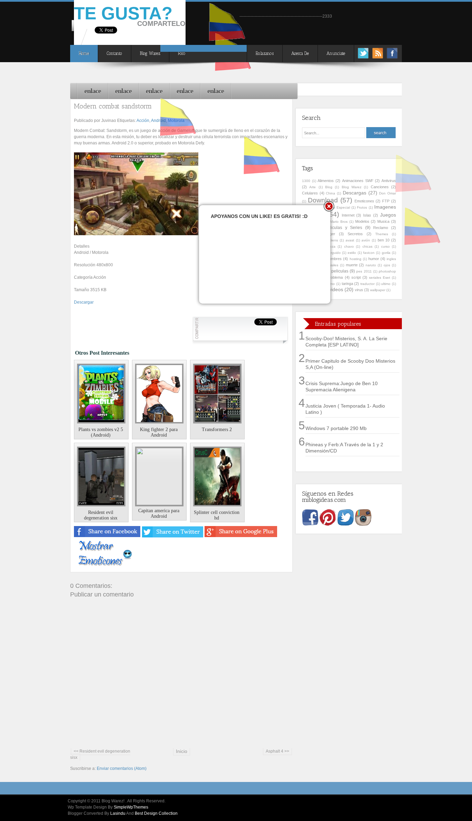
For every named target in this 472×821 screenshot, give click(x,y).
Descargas (354, 192)
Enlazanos (265, 53)
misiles (333, 265)
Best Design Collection (156, 813)
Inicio (181, 751)
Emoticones (364, 201)
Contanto (114, 53)
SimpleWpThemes (131, 807)
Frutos (362, 207)
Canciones (380, 187)
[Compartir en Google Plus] (241, 536)
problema (335, 277)
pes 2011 (363, 271)
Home (84, 53)
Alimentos (326, 181)
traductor (367, 284)
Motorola (176, 120)
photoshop (387, 271)
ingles (391, 259)
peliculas (339, 271)
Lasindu (117, 813)
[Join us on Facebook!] (392, 57)
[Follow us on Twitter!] (363, 57)
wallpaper (377, 290)
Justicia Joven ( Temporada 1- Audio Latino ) (345, 409)
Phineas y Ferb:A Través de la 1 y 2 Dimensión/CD (344, 448)
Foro (182, 53)
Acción (142, 120)
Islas (367, 215)
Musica (383, 221)
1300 (306, 181)
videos (336, 289)
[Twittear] (173, 536)
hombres (334, 259)
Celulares (310, 193)
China (330, 193)
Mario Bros (339, 221)
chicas (367, 246)
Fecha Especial (337, 207)
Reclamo (380, 228)
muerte (352, 265)
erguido (335, 253)
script (356, 277)
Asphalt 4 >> (277, 751)
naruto (371, 265)
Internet (348, 215)
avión (365, 240)
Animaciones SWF (358, 181)
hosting (355, 259)
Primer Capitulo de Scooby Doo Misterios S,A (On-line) (350, 364)
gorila (386, 253)
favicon (369, 253)
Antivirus (388, 181)
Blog (328, 187)
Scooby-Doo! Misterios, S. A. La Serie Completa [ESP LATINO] (346, 341)
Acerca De (300, 53)
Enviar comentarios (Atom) (122, 768)
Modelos (362, 221)
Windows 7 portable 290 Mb (336, 428)
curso (385, 246)
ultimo (385, 284)
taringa (347, 283)
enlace (92, 91)
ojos (387, 265)
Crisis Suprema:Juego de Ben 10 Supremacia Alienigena (341, 386)
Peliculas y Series (343, 227)
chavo (349, 246)
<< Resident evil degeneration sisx (100, 754)
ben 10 (384, 240)
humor (373, 259)
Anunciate (336, 53)
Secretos (355, 234)
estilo (352, 253)
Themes (381, 234)
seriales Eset (379, 277)
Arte (312, 187)
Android (158, 120)
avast (350, 240)
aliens (333, 240)
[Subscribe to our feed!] (377, 57)
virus (359, 290)
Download (323, 200)
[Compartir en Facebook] (107, 536)
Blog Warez (150, 53)
